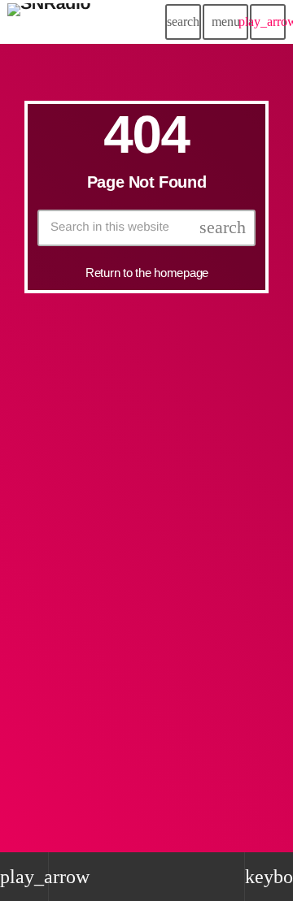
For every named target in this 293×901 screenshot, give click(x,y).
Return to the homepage (146, 272)
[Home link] (48, 22)
